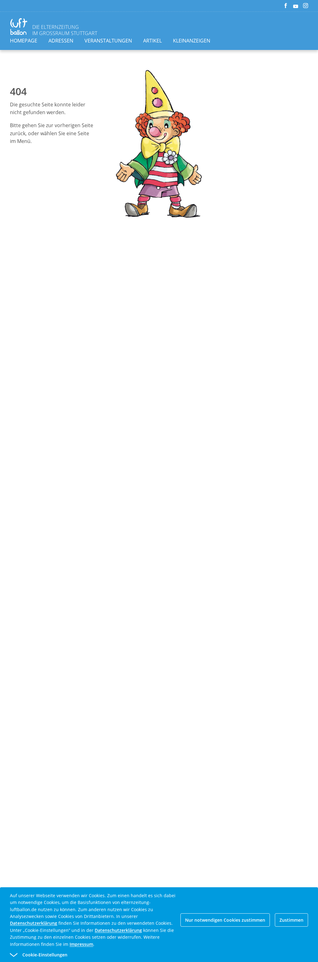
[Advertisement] (159, 337)
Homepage (23, 40)
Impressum (81, 944)
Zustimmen (291, 920)
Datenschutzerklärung (33, 923)
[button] (148, 955)
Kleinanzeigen (191, 40)
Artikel (152, 40)
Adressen (60, 40)
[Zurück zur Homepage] (20, 27)
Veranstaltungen (108, 40)
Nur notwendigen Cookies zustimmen (225, 920)
